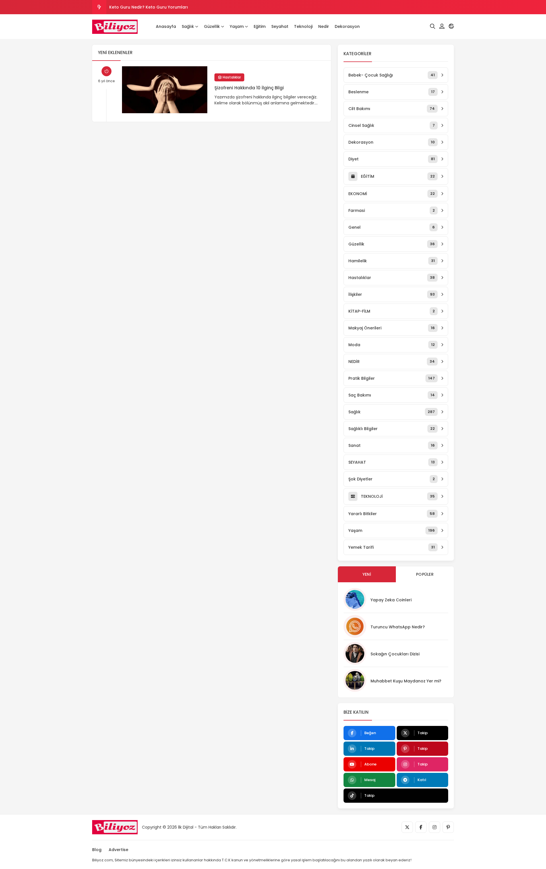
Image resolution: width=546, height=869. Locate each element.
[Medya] (407, 827)
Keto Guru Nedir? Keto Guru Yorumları (148, 7)
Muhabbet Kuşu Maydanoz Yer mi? (406, 681)
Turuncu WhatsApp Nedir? (398, 627)
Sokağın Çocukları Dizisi (395, 654)
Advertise (118, 850)
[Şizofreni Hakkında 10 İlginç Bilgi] (164, 89)
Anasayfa (166, 26)
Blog (97, 850)
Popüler (425, 574)
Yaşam (237, 26)
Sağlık (188, 26)
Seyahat (279, 26)
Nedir (323, 26)
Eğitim (260, 26)
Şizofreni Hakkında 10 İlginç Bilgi (249, 88)
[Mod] (451, 26)
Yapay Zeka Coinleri (391, 600)
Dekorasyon (347, 26)
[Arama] (432, 26)
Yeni (367, 574)
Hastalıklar (231, 77)
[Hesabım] (441, 26)
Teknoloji (303, 26)
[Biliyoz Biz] (115, 27)
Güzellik (212, 26)
